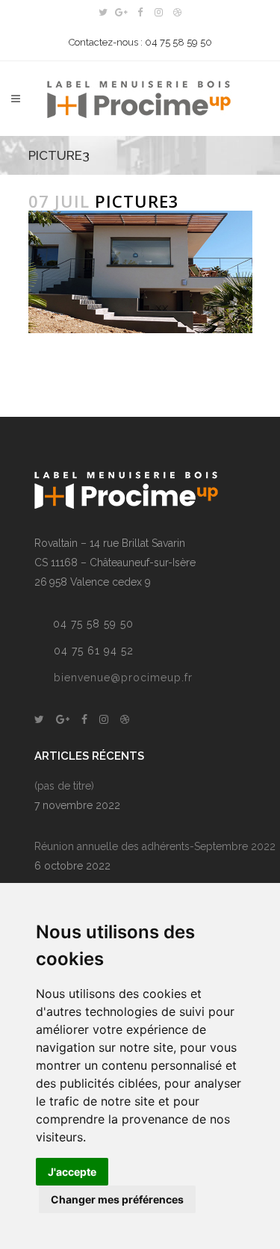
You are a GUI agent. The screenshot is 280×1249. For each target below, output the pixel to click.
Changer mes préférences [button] (117, 1199)
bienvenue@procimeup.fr (123, 678)
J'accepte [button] (72, 1171)
